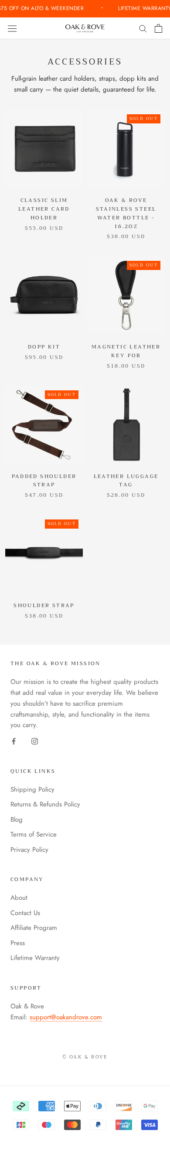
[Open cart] (158, 28)
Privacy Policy (29, 849)
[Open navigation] (12, 28)
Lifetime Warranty (35, 958)
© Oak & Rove (85, 1057)
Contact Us (25, 913)
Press (17, 943)
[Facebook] (13, 740)
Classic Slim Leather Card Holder (44, 209)
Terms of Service (33, 834)
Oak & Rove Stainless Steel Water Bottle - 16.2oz (126, 213)
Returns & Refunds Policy (45, 804)
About (18, 897)
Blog (16, 819)
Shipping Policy (32, 789)
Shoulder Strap (44, 605)
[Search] (143, 28)
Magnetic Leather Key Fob (126, 351)
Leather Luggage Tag (126, 480)
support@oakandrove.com (66, 1017)
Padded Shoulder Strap (44, 480)
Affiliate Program (33, 927)
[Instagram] (34, 740)
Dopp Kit (44, 346)
